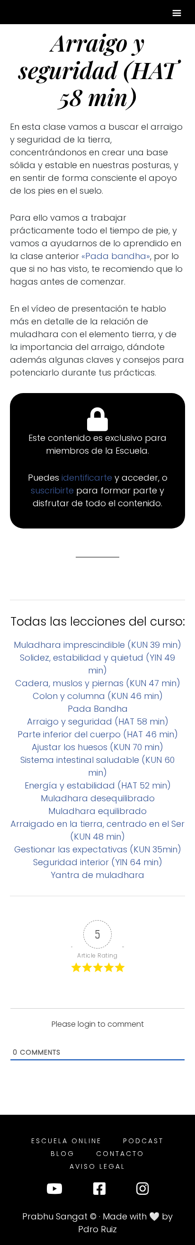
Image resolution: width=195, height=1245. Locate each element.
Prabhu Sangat (55, 1216)
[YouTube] (54, 1191)
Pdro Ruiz (97, 1229)
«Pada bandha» (114, 256)
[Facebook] (99, 1191)
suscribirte (53, 490)
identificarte (88, 478)
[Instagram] (142, 1191)
